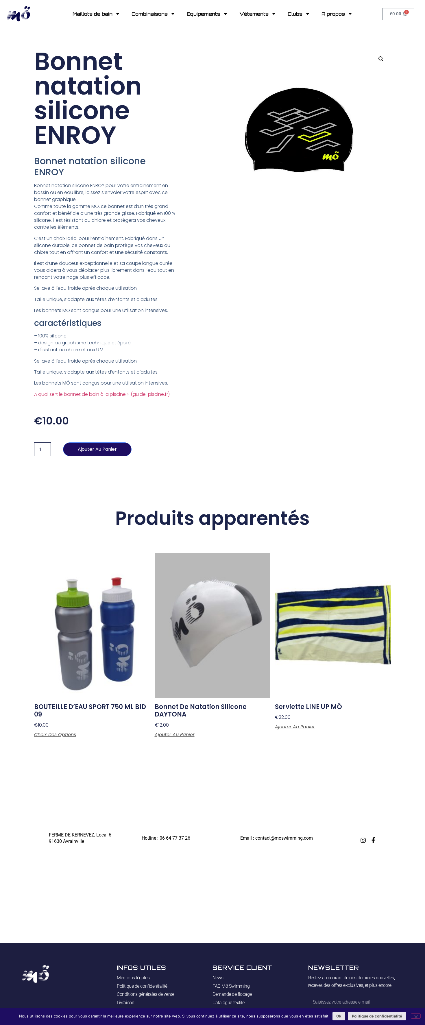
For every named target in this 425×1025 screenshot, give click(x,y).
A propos (333, 14)
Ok (338, 1016)
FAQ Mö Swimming (231, 986)
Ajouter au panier (97, 449)
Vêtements (254, 14)
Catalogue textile (228, 1002)
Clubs (295, 14)
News (217, 977)
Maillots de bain (92, 14)
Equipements (203, 14)
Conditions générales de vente (145, 994)
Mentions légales (133, 977)
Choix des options (55, 734)
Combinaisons (150, 14)
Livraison (125, 1002)
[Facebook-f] (373, 840)
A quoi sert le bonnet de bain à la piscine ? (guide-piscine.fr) (102, 394)
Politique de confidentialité (142, 986)
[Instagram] (363, 840)
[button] (381, 59)
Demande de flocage (232, 994)
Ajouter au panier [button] (175, 734)
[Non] (416, 1016)
